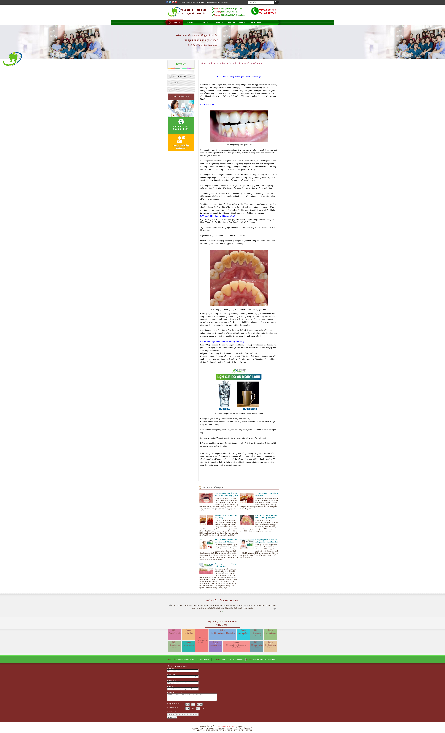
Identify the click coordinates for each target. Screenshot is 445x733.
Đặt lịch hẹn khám (181, 96)
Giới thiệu (189, 22)
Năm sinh (172, 674)
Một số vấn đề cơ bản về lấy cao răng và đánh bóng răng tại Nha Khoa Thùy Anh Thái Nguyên (226, 495)
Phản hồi (242, 22)
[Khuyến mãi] (12, 72)
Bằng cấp (231, 22)
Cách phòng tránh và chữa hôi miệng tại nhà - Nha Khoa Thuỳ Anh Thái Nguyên (266, 542)
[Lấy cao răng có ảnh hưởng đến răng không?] (206, 520)
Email (171, 686)
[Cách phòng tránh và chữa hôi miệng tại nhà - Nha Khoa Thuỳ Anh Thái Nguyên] (247, 544)
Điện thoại (172, 680)
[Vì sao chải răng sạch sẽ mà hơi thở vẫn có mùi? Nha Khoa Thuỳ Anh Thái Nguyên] (206, 544)
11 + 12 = (172, 712)
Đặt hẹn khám (256, 22)
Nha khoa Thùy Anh (226, 726)
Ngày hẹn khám (174, 703)
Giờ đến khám (173, 708)
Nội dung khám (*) (175, 692)
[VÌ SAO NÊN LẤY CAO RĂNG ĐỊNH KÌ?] (247, 498)
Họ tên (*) (172, 668)
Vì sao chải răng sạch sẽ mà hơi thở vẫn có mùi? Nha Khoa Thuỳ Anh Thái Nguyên (226, 542)
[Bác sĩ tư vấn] (181, 151)
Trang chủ (176, 22)
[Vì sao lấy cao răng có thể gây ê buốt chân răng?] (206, 568)
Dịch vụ (205, 22)
